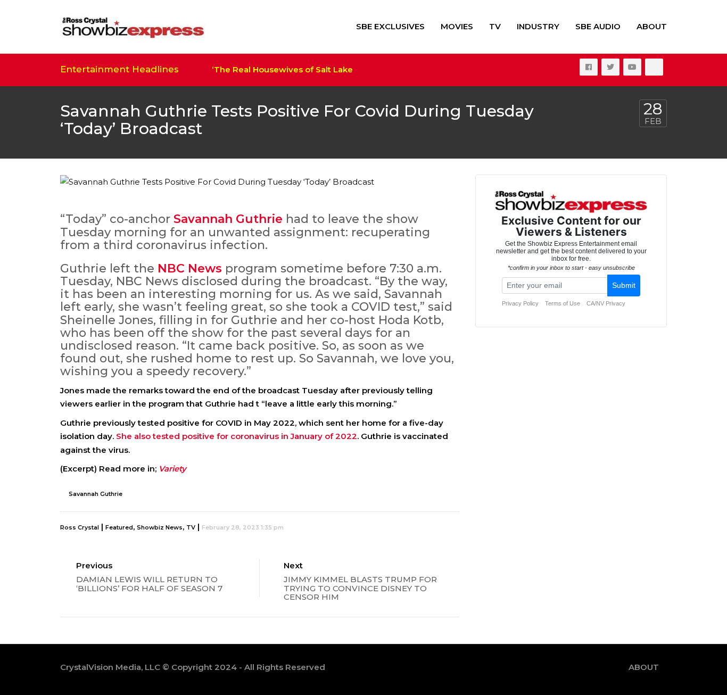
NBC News (190, 268)
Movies (457, 26)
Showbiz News (160, 527)
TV (495, 26)
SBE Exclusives (390, 26)
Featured (119, 527)
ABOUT (652, 26)
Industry (538, 26)
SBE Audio (598, 26)
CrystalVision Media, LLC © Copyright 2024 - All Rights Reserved (192, 667)
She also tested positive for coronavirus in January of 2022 (235, 436)
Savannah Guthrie (228, 219)
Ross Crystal (79, 527)
